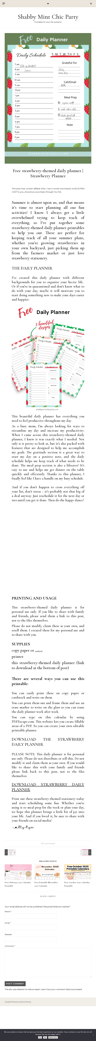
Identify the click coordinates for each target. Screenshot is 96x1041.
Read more (53, 1037)
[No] (93, 1035)
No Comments (48, 843)
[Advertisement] (48, 1023)
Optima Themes (25, 1002)
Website (8, 934)
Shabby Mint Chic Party (48, 16)
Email (8, 923)
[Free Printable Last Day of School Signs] (86, 852)
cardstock (38, 651)
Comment (10, 946)
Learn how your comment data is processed (61, 989)
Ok (40, 1037)
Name (8, 911)
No (45, 1037)
